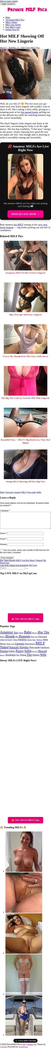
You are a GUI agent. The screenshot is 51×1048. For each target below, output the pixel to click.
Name (3, 533)
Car (36, 637)
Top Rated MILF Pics (14, 20)
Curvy (10, 640)
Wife (43, 654)
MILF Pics (35, 48)
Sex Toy (34, 651)
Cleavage (9, 492)
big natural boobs (29, 112)
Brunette (24, 636)
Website (3, 544)
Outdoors (44, 647)
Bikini (2, 637)
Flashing (22, 639)
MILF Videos (11, 22)
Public (12, 651)
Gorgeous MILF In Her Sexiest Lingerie (25, 273)
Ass (16, 632)
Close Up (3, 640)
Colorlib (3, 1047)
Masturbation (30, 644)
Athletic (20, 633)
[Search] (27, 568)
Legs (12, 644)
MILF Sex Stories (13, 25)
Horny (3, 643)
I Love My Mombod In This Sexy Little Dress (25, 356)
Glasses (29, 640)
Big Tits (43, 632)
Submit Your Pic (12, 29)
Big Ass (34, 633)
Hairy (34, 640)
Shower (2, 655)
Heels (45, 639)
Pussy (20, 651)
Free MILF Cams (12, 27)
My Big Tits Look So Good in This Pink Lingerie (25, 398)
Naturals (14, 647)
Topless (36, 655)
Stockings (10, 654)
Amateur (6, 632)
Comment (5, 510)
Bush (32, 637)
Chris (27, 48)
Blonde (10, 636)
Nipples (24, 647)
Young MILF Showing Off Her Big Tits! (25, 481)
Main (7, 17)
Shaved (42, 651)
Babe (2, 492)
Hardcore (39, 640)
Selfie (38, 492)
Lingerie (17, 492)
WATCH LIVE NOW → (25, 213)
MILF (24, 492)
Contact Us (31, 1044)
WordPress (23, 1047)
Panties (4, 651)
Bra (16, 637)
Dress (15, 640)
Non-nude (31, 492)
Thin (17, 655)
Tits (29, 654)
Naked (4, 647)
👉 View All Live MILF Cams (25, 619)
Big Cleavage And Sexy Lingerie (25, 314)
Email (3, 539)
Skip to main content (9, 1)
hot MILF (18, 224)
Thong (23, 654)
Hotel (9, 644)
